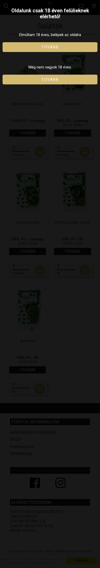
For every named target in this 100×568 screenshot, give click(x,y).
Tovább (50, 47)
